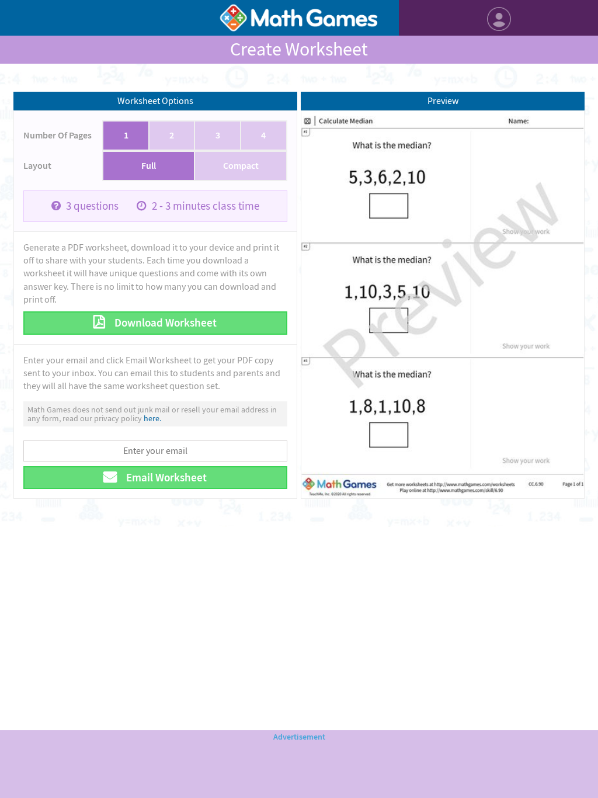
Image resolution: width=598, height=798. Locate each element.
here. (152, 418)
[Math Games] (298, 18)
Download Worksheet (164, 322)
